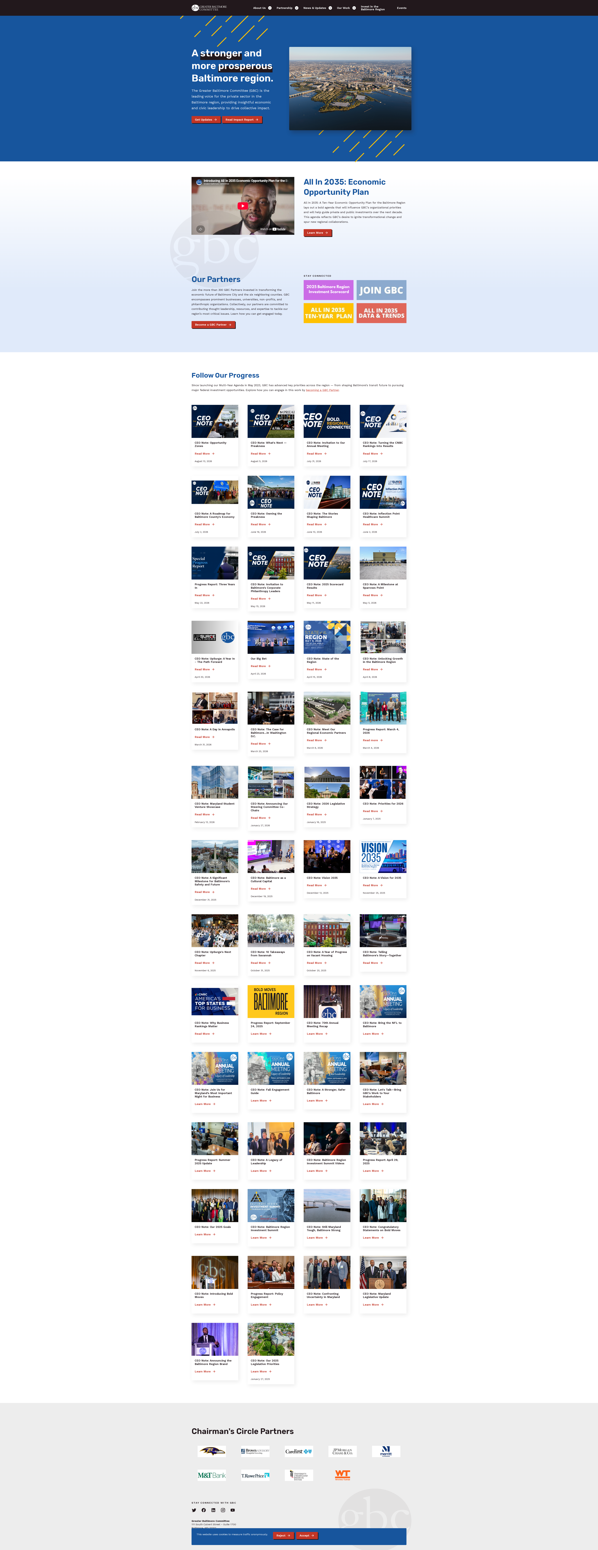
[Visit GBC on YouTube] (232, 1510)
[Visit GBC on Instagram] (223, 1510)
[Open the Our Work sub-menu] (354, 8)
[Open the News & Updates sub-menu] (330, 8)
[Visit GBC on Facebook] (203, 1510)
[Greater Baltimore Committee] (211, 8)
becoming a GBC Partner (322, 390)
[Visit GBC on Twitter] (194, 1510)
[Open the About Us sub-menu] (270, 8)
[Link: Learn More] (212, 1451)
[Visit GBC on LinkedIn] (213, 1510)
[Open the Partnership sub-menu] (296, 8)
